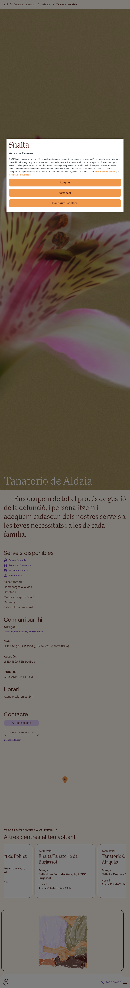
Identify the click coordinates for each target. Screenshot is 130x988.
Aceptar (65, 182)
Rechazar (65, 192)
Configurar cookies (65, 203)
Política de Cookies (105, 171)
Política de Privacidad (20, 174)
